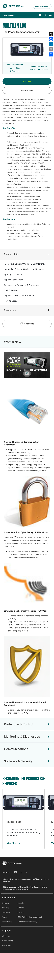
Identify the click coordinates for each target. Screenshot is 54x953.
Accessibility (7, 922)
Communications (16, 749)
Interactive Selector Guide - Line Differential (15, 68)
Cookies (20, 908)
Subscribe (29, 324)
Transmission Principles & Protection (21, 285)
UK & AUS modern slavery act (29, 917)
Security (20, 903)
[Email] (50, 49)
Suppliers (6, 912)
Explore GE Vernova (42, 6)
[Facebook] (50, 39)
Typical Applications (13, 280)
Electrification (9, 15)
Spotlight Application (14, 274)
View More (12, 843)
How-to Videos (11, 301)
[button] (40, 15)
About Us (6, 936)
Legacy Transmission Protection (19, 295)
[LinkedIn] (50, 44)
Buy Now (27, 81)
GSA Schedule (10, 290)
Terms (4, 917)
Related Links (11, 254)
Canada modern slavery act (28, 922)
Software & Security (18, 761)
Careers (5, 903)
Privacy (20, 912)
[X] (50, 34)
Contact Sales (27, 90)
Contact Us (6, 945)
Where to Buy (7, 941)
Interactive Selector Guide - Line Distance (39, 68)
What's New (12, 342)
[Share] (50, 54)
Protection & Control (18, 724)
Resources (10, 310)
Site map (6, 908)
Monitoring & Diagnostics (22, 736)
